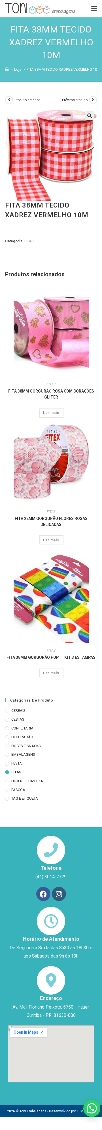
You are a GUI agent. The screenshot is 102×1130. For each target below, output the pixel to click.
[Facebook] (43, 894)
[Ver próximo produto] (93, 100)
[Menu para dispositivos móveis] (94, 9)
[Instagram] (59, 894)
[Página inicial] (7, 69)
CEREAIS (18, 710)
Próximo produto (75, 100)
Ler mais (51, 413)
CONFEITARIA (22, 728)
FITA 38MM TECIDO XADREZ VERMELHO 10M (63, 69)
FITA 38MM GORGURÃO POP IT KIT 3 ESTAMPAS (51, 657)
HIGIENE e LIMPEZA (27, 781)
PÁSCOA (18, 790)
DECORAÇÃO (22, 737)
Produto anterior (27, 100)
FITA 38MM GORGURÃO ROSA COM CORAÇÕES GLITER (51, 394)
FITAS (29, 241)
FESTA (16, 763)
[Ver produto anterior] (9, 100)
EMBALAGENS (23, 754)
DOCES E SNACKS (26, 746)
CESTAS (17, 719)
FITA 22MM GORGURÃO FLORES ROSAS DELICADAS (51, 521)
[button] (89, 115)
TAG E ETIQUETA (24, 798)
